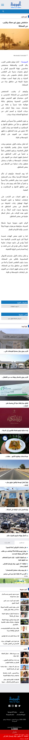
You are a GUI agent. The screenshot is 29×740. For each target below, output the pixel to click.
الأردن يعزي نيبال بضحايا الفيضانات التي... (16, 351)
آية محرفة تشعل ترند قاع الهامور (10, 635)
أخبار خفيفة (23, 589)
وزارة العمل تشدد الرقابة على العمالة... (17, 509)
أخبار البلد (24, 16)
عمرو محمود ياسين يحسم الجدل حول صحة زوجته (10, 595)
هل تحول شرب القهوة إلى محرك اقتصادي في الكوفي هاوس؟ (10, 642)
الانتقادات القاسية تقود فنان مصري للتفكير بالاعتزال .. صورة (10, 680)
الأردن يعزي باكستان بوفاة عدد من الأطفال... (15, 377)
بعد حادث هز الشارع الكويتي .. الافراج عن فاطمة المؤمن (11, 661)
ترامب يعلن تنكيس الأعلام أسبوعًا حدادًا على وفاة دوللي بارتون (10, 608)
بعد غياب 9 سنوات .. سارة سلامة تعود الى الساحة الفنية (10, 667)
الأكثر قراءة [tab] (7, 542)
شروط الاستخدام (21, 714)
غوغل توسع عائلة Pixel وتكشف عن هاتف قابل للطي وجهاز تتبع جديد (14, 552)
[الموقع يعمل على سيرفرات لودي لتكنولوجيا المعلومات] (14, 728)
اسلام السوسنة (10, 714)
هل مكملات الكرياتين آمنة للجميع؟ (16, 547)
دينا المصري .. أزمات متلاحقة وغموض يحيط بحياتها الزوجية (11, 674)
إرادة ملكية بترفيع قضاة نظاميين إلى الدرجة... (14, 430)
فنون (25, 648)
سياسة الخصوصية (12, 712)
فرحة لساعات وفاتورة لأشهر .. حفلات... (16, 456)
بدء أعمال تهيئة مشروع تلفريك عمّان (17, 535)
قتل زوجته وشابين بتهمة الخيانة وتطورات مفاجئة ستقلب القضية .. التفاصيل (10, 621)
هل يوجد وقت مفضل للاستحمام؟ (16, 570)
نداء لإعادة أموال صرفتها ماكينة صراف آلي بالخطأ (10, 614)
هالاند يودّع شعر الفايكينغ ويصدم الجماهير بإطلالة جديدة (10, 629)
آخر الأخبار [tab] (21, 542)
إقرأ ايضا (24, 326)
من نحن (22, 712)
